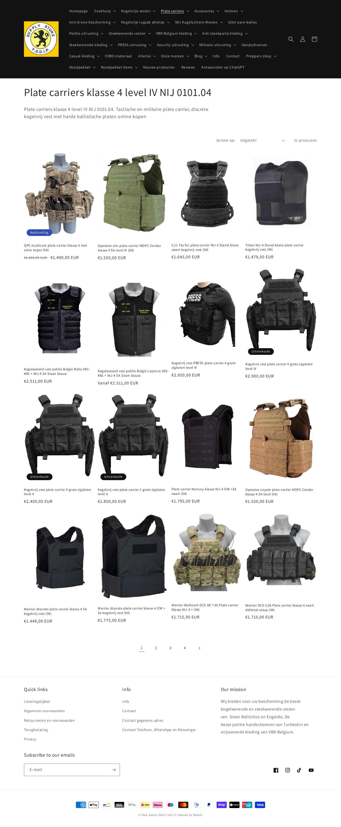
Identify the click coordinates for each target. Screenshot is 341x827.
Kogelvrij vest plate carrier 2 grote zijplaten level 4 (131, 492)
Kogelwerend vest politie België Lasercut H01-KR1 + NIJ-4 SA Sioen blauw (133, 373)
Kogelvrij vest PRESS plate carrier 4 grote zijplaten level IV (204, 365)
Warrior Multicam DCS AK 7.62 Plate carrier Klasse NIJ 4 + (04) (205, 607)
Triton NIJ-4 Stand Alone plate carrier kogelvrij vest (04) (274, 247)
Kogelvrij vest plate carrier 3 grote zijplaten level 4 (57, 492)
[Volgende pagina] (199, 648)
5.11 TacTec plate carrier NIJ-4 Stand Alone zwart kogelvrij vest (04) (205, 247)
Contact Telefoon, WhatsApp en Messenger (159, 729)
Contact (129, 710)
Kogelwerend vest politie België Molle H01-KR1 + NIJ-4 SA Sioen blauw (57, 371)
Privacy (30, 739)
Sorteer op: (225, 140)
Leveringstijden (37, 701)
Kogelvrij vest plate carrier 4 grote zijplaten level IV (279, 366)
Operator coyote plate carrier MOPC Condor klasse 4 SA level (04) (279, 492)
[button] (104, 11)
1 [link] (142, 648)
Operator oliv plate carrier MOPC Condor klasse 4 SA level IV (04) (129, 248)
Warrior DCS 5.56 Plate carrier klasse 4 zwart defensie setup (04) (279, 607)
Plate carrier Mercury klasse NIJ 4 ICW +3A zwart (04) (204, 491)
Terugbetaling (36, 729)
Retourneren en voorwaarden (49, 720)
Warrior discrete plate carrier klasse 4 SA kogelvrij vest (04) (55, 611)
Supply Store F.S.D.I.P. (162, 815)
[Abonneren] (114, 770)
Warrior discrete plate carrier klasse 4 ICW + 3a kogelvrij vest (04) (131, 610)
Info (125, 701)
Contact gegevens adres (142, 720)
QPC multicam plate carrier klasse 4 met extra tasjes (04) (55, 247)
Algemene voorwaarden (44, 710)
